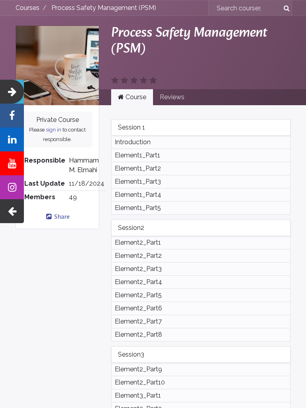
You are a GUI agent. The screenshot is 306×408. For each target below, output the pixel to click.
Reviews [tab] (172, 97)
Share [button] (61, 216)
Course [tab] (135, 97)
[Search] (283, 8)
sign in (53, 130)
